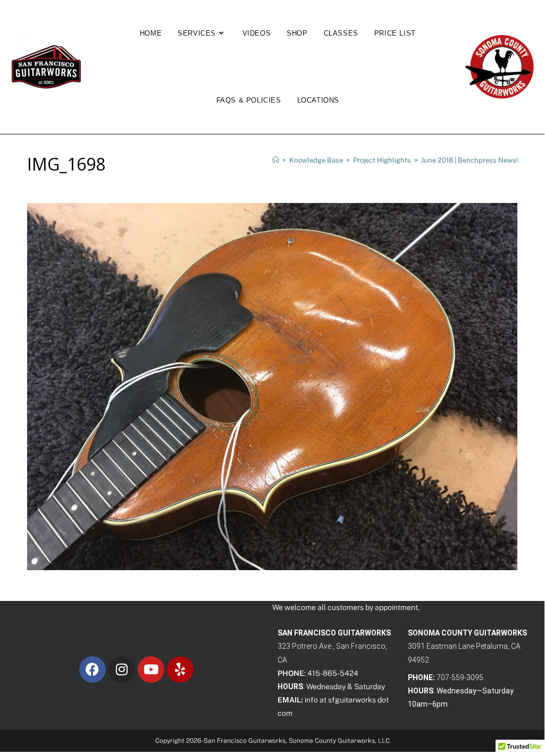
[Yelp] (180, 669)
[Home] (275, 160)
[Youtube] (151, 669)
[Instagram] (121, 669)
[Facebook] (92, 669)
